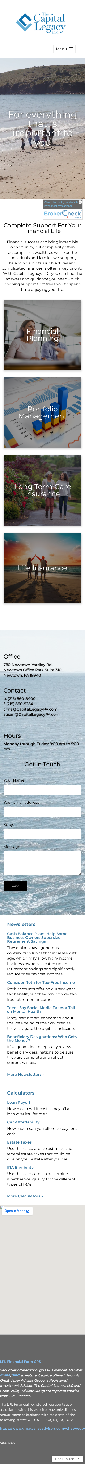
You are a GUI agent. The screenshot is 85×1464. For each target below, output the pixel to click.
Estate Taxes (19, 1142)
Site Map (7, 1443)
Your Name (14, 780)
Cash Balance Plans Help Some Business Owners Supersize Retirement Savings (37, 938)
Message (12, 847)
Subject (11, 825)
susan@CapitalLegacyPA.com (32, 714)
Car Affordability (23, 1122)
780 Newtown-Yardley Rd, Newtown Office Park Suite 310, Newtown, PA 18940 (33, 670)
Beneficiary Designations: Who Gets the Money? (42, 1038)
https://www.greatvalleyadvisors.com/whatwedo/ (42, 1428)
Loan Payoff (18, 1102)
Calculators (20, 1093)
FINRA (5, 1375)
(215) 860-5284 (19, 704)
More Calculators (25, 1196)
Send (15, 886)
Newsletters (21, 924)
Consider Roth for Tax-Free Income (41, 982)
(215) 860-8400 (22, 699)
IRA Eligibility (20, 1167)
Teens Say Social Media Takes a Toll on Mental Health (41, 1010)
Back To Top (65, 1458)
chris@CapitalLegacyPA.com (31, 709)
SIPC (15, 1375)
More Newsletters (26, 1074)
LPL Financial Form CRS (20, 1361)
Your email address (21, 802)
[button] (64, 49)
